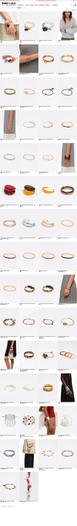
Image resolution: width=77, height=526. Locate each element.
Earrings (8, 7)
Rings (24, 7)
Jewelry (4, 506)
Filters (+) (74, 10)
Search (71, 5)
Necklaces (13, 7)
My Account (73, 5)
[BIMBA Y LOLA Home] (9, 3)
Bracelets (19, 7)
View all (3, 7)
